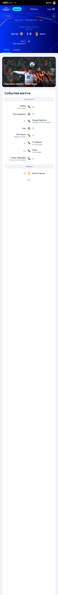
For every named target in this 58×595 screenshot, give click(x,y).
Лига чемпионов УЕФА (6, 9)
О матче (16, 50)
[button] (50, 9)
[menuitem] (19, 9)
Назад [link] (8, 16)
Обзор (7, 50)
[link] (17, 9)
